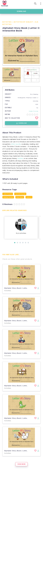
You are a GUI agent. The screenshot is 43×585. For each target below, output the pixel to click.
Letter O (28, 197)
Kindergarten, (22, 97)
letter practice (7, 194)
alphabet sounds (20, 194)
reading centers (8, 197)
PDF (37, 104)
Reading (35, 94)
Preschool (29, 97)
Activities (7, 22)
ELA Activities (21, 233)
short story (19, 197)
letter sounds (15, 144)
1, (36, 97)
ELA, (31, 94)
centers (20, 158)
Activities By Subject (23, 22)
